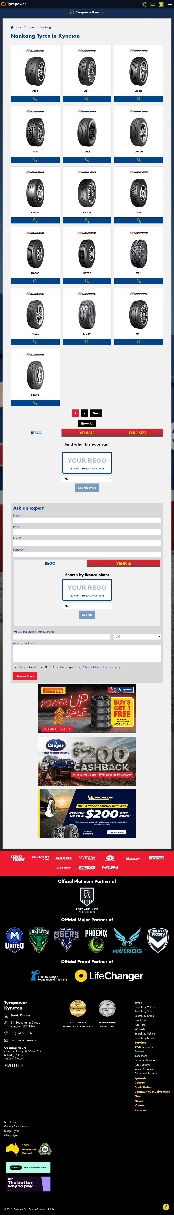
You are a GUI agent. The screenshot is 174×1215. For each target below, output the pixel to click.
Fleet (138, 1096)
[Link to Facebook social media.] (166, 1207)
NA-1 (139, 334)
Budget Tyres (11, 1131)
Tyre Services (142, 1064)
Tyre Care (140, 1020)
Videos (139, 1105)
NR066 (35, 394)
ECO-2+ (87, 212)
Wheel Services (144, 1069)
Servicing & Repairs (146, 1060)
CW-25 (35, 212)
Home (17, 27)
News (139, 1101)
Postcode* (19, 549)
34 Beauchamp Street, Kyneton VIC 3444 (25, 1024)
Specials (140, 1078)
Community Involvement (152, 1092)
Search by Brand (144, 1016)
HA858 (35, 273)
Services (140, 1042)
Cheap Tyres (11, 1135)
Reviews (140, 1110)
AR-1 (35, 90)
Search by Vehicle (145, 1007)
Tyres (138, 1002)
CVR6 (87, 151)
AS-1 (87, 90)
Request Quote (25, 676)
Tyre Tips (140, 1024)
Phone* (17, 527)
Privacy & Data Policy (24, 1209)
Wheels (140, 1029)
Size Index (10, 1122)
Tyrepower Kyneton (89, 12)
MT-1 (139, 273)
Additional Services (146, 1073)
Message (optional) (24, 643)
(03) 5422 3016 (22, 1033)
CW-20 (139, 151)
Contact (140, 1082)
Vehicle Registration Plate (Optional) (34, 632)
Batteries (139, 1051)
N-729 (87, 334)
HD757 (87, 273)
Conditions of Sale (45, 1209)
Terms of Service (104, 667)
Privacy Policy (81, 667)
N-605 (35, 334)
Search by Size (143, 1011)
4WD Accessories (145, 1047)
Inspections (141, 1056)
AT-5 (35, 151)
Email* (17, 538)
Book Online (143, 1087)
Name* (17, 515)
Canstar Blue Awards (16, 1126)
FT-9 (138, 212)
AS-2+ (138, 90)
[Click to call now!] (144, 4)
